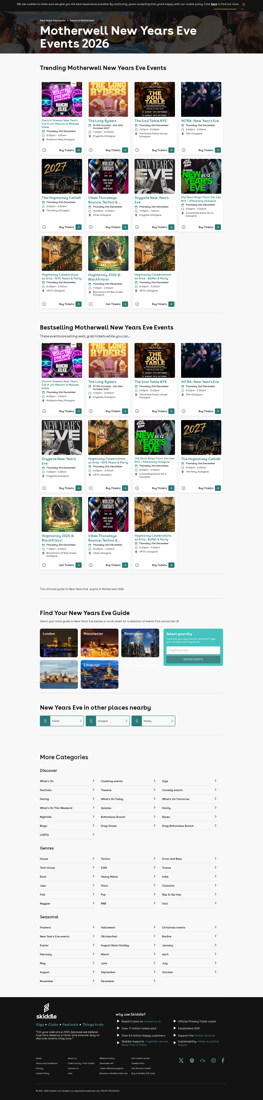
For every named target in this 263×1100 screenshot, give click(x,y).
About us (72, 1058)
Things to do (93, 1024)
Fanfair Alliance (204, 1035)
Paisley (155, 721)
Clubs (53, 1024)
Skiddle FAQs (138, 1063)
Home (39, 1058)
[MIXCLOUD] (202, 1061)
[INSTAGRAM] (213, 1061)
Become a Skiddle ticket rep (113, 1073)
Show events (193, 659)
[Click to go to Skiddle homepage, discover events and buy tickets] (46, 1011)
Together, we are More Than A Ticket (145, 1043)
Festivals (70, 1024)
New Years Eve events (52, 20)
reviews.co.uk (152, 1021)
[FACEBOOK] (223, 1061)
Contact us (73, 1068)
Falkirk (63, 721)
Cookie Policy (42, 1073)
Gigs (40, 1024)
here (214, 4)
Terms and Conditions (47, 1063)
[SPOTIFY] (192, 1061)
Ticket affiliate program (111, 1068)
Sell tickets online (141, 1058)
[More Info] (44, 150)
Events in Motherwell (82, 20)
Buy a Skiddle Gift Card (143, 1073)
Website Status (107, 1058)
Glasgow (109, 721)
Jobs (70, 1073)
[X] (181, 1061)
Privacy (39, 1068)
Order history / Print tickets (81, 1063)
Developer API (106, 1063)
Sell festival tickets (141, 1068)
